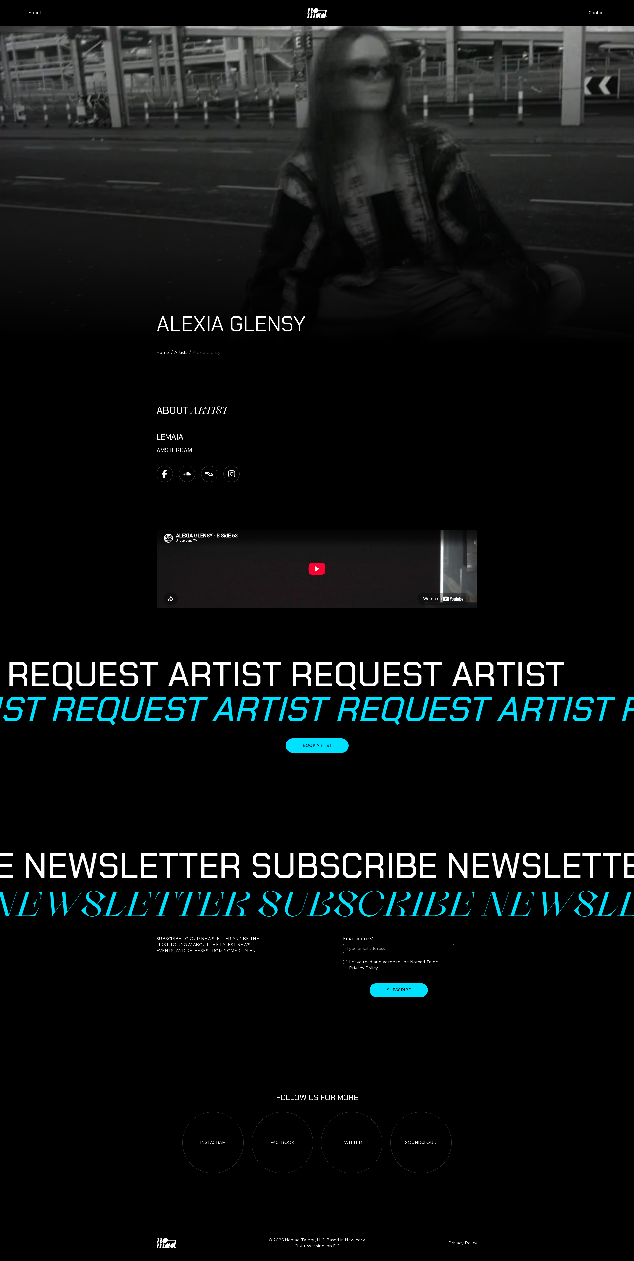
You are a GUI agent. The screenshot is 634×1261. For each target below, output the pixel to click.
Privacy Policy (363, 968)
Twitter (352, 1142)
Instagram (213, 1142)
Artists (180, 352)
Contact (597, 12)
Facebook (282, 1142)
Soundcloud (421, 1142)
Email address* (358, 938)
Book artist (317, 745)
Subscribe (399, 990)
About (35, 12)
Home (163, 352)
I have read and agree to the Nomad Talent (394, 965)
